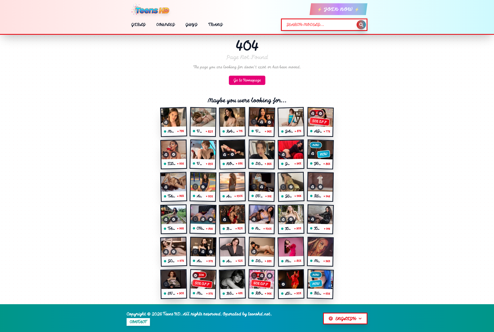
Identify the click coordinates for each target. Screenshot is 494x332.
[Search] (361, 24)
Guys (191, 24)
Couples (165, 24)
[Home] (152, 9)
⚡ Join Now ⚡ (338, 9)
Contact (138, 322)
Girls (138, 24)
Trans (215, 24)
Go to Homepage (247, 80)
